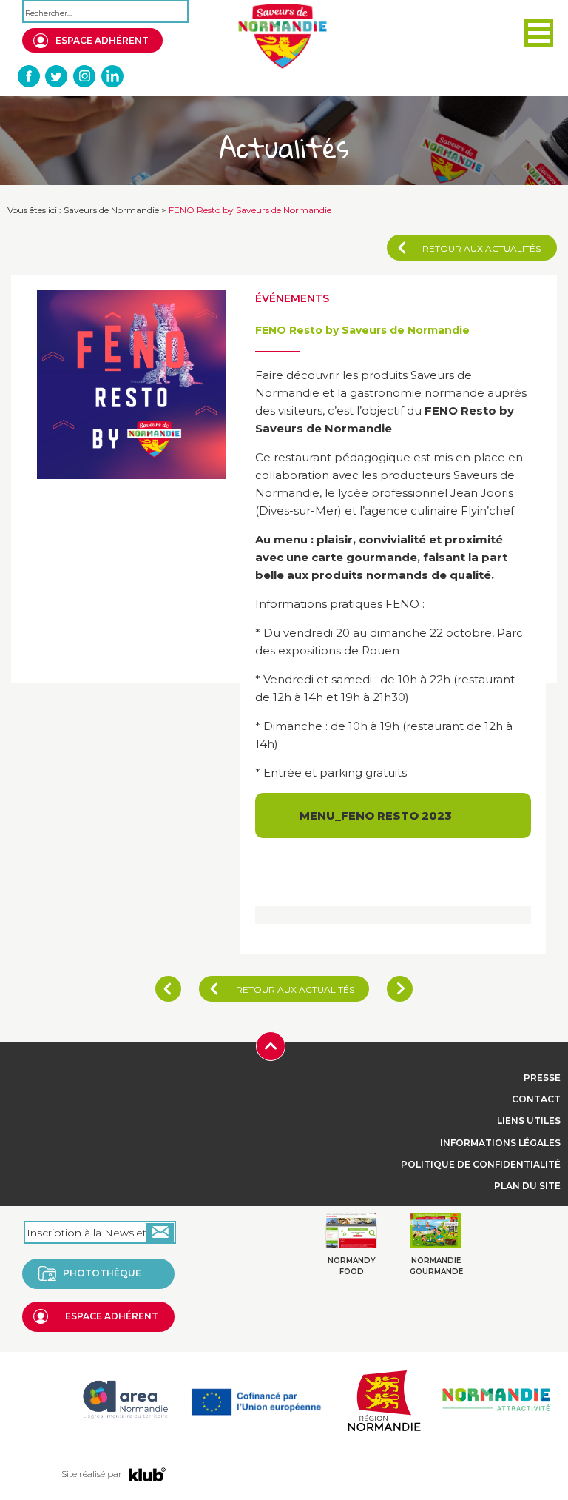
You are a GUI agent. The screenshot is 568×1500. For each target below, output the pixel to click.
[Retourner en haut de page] (270, 1045)
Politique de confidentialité (481, 1164)
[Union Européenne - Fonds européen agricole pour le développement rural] (256, 1399)
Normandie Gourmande (436, 1266)
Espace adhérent (102, 40)
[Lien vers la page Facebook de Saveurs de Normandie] (29, 76)
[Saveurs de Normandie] (282, 36)
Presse (542, 1077)
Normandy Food (352, 1266)
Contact (536, 1099)
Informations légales (500, 1142)
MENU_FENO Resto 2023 (376, 815)
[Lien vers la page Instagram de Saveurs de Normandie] (84, 76)
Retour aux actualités (481, 248)
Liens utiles (529, 1120)
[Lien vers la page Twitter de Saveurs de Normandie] (57, 76)
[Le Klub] (147, 1473)
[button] (538, 33)
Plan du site (527, 1185)
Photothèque (102, 1273)
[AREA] (125, 1399)
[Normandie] (384, 1399)
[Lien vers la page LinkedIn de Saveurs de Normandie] (112, 76)
